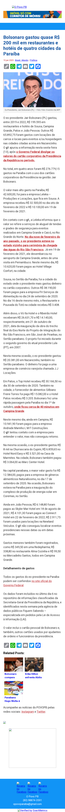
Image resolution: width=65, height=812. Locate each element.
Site (49, 804)
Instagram (27, 711)
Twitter (41, 711)
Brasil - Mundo (21, 60)
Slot (44, 804)
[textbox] (32, 355)
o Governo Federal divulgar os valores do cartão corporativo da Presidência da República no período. (32, 156)
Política (33, 60)
